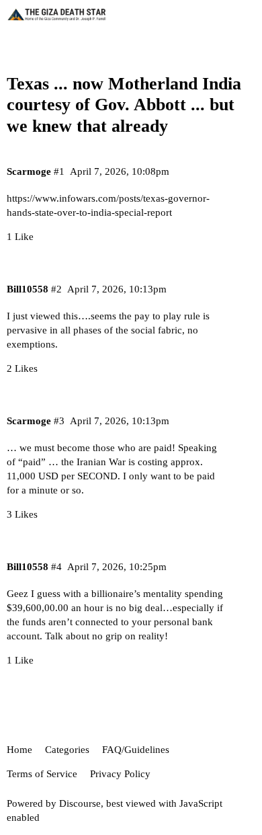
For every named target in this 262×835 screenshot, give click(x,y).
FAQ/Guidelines (135, 749)
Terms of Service (42, 773)
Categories (67, 749)
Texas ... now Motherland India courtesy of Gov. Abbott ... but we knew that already (124, 105)
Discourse (80, 803)
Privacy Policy (120, 773)
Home (19, 749)
